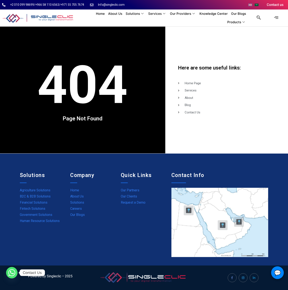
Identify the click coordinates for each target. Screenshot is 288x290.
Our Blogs (238, 14)
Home (100, 14)
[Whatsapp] (11, 272)
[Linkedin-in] (254, 277)
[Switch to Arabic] (256, 5)
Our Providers (180, 14)
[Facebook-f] (232, 277)
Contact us (275, 5)
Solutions (133, 14)
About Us (115, 14)
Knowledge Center (213, 14)
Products (234, 22)
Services (155, 14)
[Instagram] (243, 277)
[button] (256, 18)
